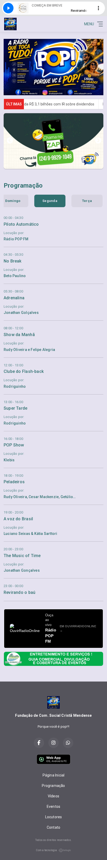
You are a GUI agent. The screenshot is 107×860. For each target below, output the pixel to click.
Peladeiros (14, 481)
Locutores (53, 817)
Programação (53, 786)
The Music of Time (22, 555)
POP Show (14, 445)
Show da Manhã (19, 334)
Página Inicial (54, 775)
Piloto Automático (21, 224)
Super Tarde (15, 408)
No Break (13, 261)
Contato (53, 827)
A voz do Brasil (18, 518)
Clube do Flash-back (24, 371)
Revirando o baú (19, 592)
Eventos (53, 806)
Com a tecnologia (46, 850)
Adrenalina (14, 297)
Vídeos (53, 796)
